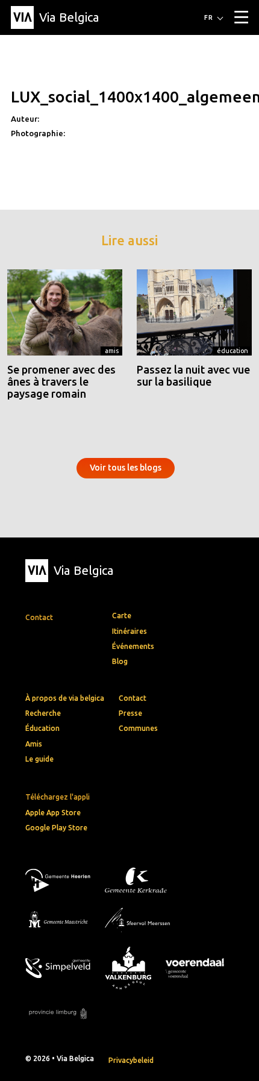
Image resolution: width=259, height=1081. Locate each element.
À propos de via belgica (64, 698)
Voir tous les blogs (125, 467)
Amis (112, 350)
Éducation (232, 350)
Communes (138, 728)
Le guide (39, 759)
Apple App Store (53, 812)
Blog (120, 661)
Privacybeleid (131, 1060)
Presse (130, 713)
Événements (133, 646)
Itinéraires (129, 631)
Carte (121, 615)
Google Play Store (56, 828)
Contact (132, 698)
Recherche (43, 713)
